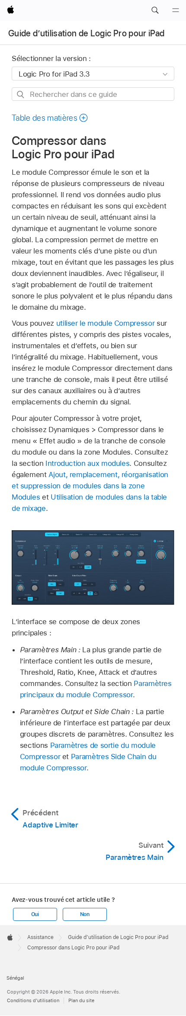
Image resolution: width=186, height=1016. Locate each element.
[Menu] (175, 10)
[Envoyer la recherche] (21, 94)
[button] (154, 10)
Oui (35, 914)
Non (85, 914)
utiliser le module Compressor (105, 323)
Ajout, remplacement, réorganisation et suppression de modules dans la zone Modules (90, 485)
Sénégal (15, 978)
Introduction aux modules (87, 463)
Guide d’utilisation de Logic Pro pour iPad (86, 33)
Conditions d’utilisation (33, 1000)
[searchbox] (93, 94)
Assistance (40, 937)
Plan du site (81, 1000)
